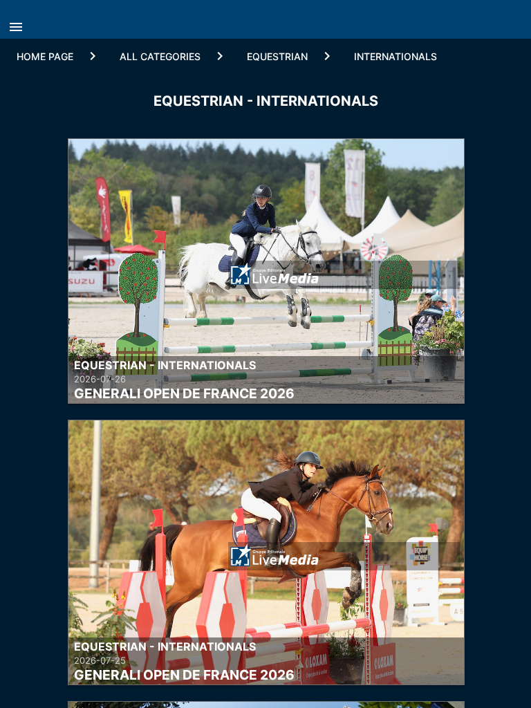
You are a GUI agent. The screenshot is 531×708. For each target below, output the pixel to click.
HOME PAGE (45, 56)
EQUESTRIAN (277, 56)
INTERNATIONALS (395, 56)
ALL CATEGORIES (160, 56)
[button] (19, 23)
